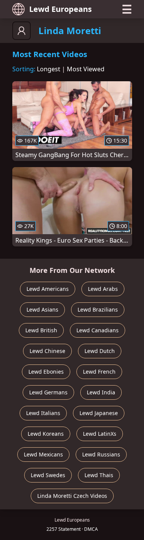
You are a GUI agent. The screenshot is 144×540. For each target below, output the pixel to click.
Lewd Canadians (97, 330)
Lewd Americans (47, 288)
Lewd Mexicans (43, 454)
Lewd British (41, 330)
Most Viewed (85, 69)
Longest (48, 69)
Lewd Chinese (47, 351)
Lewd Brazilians (98, 309)
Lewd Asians (42, 309)
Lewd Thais (98, 475)
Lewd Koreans (46, 433)
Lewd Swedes (48, 475)
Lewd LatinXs (99, 433)
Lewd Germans (48, 392)
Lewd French (99, 371)
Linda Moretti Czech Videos (72, 495)
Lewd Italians (43, 413)
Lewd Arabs (103, 288)
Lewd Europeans (60, 9)
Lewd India (101, 392)
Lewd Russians (101, 454)
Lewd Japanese (98, 413)
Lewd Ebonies (46, 371)
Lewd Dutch (99, 351)
